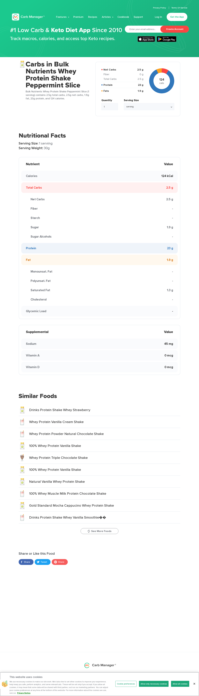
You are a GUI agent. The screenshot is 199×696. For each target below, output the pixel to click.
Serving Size (131, 100)
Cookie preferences (126, 683)
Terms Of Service (179, 7)
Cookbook (123, 17)
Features (61, 17)
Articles (106, 17)
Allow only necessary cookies (154, 683)
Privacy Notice (23, 693)
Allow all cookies (180, 683)
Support (138, 17)
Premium (78, 17)
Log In (158, 17)
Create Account (174, 29)
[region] (99, 684)
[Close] (194, 684)
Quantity (106, 100)
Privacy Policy (160, 7)
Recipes (92, 17)
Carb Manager (28, 17)
